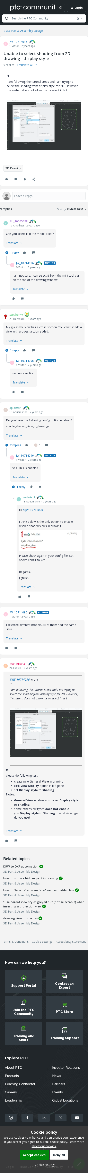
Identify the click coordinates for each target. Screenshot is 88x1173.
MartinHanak (17, 664)
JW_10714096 (18, 42)
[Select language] (61, 8)
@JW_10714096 (33, 510)
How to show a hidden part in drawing (30, 878)
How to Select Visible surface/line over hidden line (38, 890)
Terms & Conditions (15, 941)
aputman (15, 408)
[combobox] (44, 18)
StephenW (16, 315)
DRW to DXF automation (20, 866)
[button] (4, 8)
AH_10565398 (18, 221)
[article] (44, 237)
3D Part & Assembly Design (24, 31)
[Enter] (6, 18)
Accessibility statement (71, 941)
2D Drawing (13, 168)
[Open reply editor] (44, 195)
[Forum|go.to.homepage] (29, 8)
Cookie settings (42, 941)
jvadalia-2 (29, 497)
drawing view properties (20, 918)
